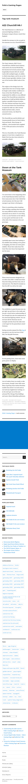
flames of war (11, 574)
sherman (12, 403)
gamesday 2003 (18, 578)
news (14, 601)
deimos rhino (7, 662)
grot (4, 590)
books (17, 565)
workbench (6, 629)
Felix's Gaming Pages (11, 5)
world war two (7, 632)
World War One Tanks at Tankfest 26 (15, 546)
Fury (23, 330)
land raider (6, 681)
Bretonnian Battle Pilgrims (12, 542)
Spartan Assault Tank (12, 480)
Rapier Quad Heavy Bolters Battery (14, 544)
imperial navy (16, 674)
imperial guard (11, 590)
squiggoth (16, 693)
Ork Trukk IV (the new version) (15, 524)
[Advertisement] (14, 435)
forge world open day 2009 (11, 668)
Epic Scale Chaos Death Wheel (15, 484)
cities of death (13, 652)
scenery (5, 690)
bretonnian (15, 649)
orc (4, 687)
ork (18, 601)
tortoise (24, 403)
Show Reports (6, 774)
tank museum (10, 161)
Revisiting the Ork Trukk (13, 470)
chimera (5, 652)
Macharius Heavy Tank (13, 528)
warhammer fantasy (9, 617)
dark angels (6, 659)
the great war (10, 401)
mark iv (23, 684)
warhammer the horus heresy (12, 620)
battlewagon (6, 649)
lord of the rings (7, 684)
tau (16, 696)
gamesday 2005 (19, 581)
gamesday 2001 (7, 578)
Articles (4, 756)
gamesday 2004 (7, 581)
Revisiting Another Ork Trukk (15, 488)
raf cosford (6, 604)
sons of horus (20, 690)
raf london (14, 604)
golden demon (7, 671)
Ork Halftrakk (10, 511)
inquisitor (5, 677)
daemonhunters (8, 655)
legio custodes (15, 681)
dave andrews (15, 659)
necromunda (7, 601)
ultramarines (6, 703)
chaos (22, 649)
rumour (19, 687)
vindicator (15, 703)
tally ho (20, 604)
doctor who (18, 571)
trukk (4, 700)
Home (4, 752)
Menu (4, 9)
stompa (5, 696)
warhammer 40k (8, 613)
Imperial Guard (10, 506)
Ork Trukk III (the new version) (15, 519)
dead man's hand (8, 571)
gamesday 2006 (7, 584)
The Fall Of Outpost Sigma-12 (12, 548)
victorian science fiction (10, 610)
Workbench (5, 771)
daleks (16, 655)
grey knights (17, 671)
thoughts (18, 607)
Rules (4, 760)
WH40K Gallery (6, 767)
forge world (20, 574)
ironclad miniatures (16, 677)
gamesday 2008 (7, 587)
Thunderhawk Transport (13, 493)
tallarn (11, 696)
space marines (7, 693)
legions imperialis (8, 593)
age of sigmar (12, 646)
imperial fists (6, 674)
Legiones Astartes (11, 515)
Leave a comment (19, 161)
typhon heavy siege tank (15, 700)
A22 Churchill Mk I (12, 25)
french (22, 668)
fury (8, 403)
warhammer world (8, 626)
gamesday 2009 (19, 587)
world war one (15, 629)
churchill (4, 161)
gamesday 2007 (19, 584)
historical (4, 401)
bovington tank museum (15, 159)
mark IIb (16, 684)
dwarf (14, 662)
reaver (8, 687)
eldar (18, 662)
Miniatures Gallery (7, 763)
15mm (4, 646)
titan (19, 696)
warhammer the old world (10, 623)
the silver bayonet (8, 607)
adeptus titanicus (8, 565)
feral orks (5, 665)
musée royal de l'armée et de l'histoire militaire (11, 597)
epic (4, 574)
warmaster (19, 626)
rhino (13, 687)
